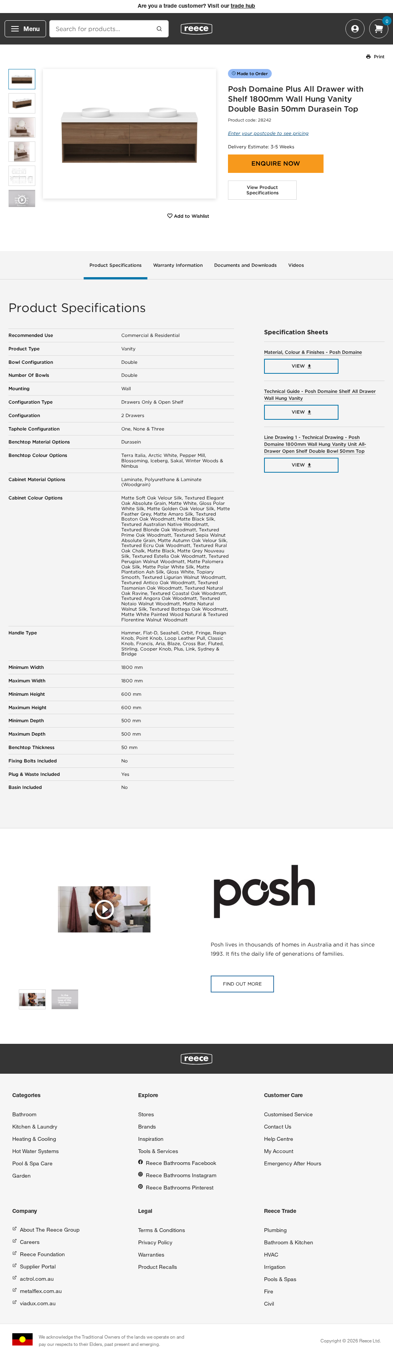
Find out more (242, 984)
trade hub (243, 6)
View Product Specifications (262, 190)
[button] (207, 134)
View (298, 366)
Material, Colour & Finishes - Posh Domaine (313, 352)
